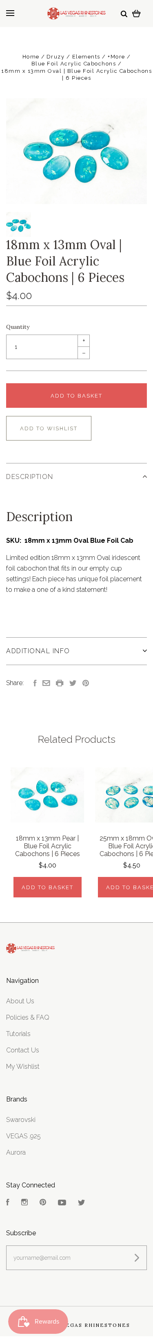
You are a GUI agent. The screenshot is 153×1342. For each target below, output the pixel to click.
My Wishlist (23, 1066)
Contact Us (22, 1050)
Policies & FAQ (27, 1017)
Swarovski (20, 1120)
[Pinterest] (43, 1203)
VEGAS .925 (23, 1136)
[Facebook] (7, 1203)
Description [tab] (29, 477)
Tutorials (18, 1034)
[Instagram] (24, 1203)
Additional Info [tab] (38, 651)
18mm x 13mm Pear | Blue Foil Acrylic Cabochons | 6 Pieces (47, 846)
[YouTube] (62, 1203)
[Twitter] (81, 1203)
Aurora (16, 1152)
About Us (20, 1001)
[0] (136, 13)
